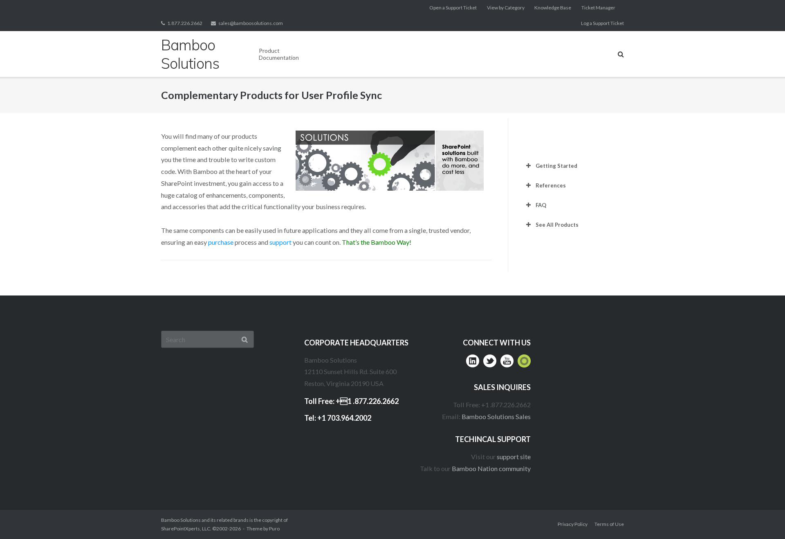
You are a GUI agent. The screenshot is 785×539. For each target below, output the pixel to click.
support (280, 242)
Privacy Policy (573, 524)
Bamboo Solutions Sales (496, 416)
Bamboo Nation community (491, 468)
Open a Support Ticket (453, 8)
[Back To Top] (762, 517)
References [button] (551, 185)
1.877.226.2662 (184, 23)
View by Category (506, 8)
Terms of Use (609, 524)
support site (514, 456)
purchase (220, 242)
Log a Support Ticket (602, 23)
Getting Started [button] (556, 165)
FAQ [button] (541, 205)
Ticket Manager (598, 8)
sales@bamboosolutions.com (250, 23)
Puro (274, 528)
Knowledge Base (552, 8)
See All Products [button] (557, 224)
